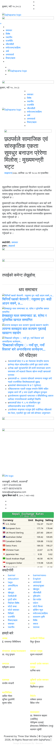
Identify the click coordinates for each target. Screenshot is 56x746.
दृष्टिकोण (36, 596)
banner (11, 575)
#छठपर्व (11, 245)
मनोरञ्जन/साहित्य (13, 47)
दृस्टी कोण (12, 599)
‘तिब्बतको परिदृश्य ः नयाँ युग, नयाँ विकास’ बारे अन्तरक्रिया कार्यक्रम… (24, 347)
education (13, 578)
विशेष (8, 33)
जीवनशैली (10, 44)
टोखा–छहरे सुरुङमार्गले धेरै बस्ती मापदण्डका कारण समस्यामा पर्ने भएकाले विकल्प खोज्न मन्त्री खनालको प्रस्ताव (29, 371)
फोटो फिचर (38, 606)
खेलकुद (36, 589)
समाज (35, 623)
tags (10, 582)
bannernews (39, 575)
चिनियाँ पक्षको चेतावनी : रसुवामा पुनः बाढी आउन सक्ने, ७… (26, 301)
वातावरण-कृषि (39, 616)
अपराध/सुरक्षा (38, 585)
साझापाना (8, 173)
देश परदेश (37, 599)
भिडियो (11, 613)
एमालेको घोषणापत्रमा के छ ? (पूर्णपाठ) (25, 385)
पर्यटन (35, 602)
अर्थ (7, 51)
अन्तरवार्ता (10, 54)
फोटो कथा (12, 606)
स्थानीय (9, 37)
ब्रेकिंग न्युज (38, 609)
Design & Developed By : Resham (28, 743)
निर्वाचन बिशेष (13, 602)
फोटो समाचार (13, 609)
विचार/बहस (10, 57)
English (37, 578)
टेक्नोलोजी (12, 596)
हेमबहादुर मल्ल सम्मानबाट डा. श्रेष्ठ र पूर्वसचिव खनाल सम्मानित (24, 317)
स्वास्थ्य (36, 627)
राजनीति (9, 40)
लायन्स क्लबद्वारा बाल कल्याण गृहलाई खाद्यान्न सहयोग (24, 331)
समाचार (9, 30)
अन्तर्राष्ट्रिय (13, 585)
